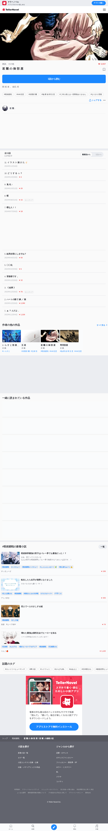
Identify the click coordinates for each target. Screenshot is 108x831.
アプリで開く (99, 3)
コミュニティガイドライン (49, 789)
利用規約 (17, 789)
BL (57, 772)
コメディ (59, 781)
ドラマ (58, 777)
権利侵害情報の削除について (37, 792)
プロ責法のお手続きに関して (57, 792)
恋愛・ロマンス (62, 753)
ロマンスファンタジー (64, 758)
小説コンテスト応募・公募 (28, 762)
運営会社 (88, 792)
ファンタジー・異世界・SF (66, 762)
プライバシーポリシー (76, 792)
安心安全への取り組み (67, 789)
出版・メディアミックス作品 (29, 767)
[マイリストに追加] (104, 69)
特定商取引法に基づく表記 (85, 789)
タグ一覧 (21, 758)
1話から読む (54, 79)
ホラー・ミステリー (63, 767)
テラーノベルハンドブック (30, 789)
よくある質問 (21, 792)
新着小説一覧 (23, 753)
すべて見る (101, 325)
